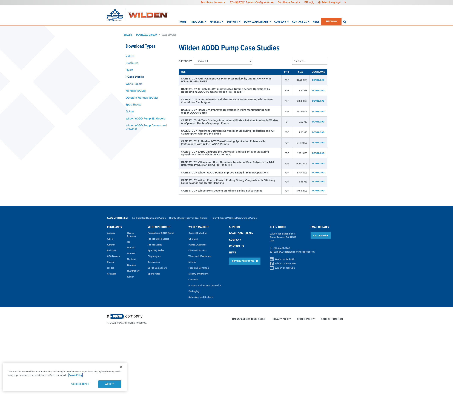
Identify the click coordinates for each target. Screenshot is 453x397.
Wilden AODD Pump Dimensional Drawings (146, 127)
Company (280, 22)
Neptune (131, 259)
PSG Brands (114, 227)
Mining (192, 262)
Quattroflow (133, 271)
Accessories (154, 262)
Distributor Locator (212, 2)
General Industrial (197, 233)
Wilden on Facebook (285, 263)
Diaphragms (154, 256)
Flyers (129, 70)
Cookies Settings (80, 383)
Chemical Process (197, 250)
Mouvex (131, 253)
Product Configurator (258, 2)
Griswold (111, 273)
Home (183, 22)
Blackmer (112, 250)
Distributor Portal (288, 2)
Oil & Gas (193, 239)
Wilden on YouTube (285, 268)
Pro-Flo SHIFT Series (158, 239)
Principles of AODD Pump (161, 233)
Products (197, 22)
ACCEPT (109, 384)
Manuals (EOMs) (136, 91)
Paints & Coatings (197, 244)
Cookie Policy (306, 319)
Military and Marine (198, 273)
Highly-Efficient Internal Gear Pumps (188, 218)
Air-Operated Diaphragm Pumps (149, 218)
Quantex (131, 265)
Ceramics (193, 279)
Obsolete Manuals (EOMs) (142, 97)
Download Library (256, 22)
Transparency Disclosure (249, 319)
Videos (130, 56)
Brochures (132, 63)
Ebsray (110, 262)
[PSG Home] (116, 15)
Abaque (111, 233)
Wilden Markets (198, 227)
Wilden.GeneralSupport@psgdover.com (294, 251)
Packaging (193, 291)
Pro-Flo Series (155, 244)
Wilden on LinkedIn (285, 259)
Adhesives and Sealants (200, 297)
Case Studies (169, 34)
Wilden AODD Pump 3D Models (145, 118)
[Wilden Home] (148, 15)
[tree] (149, 92)
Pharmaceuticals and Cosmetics (204, 285)
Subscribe (322, 235)
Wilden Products (159, 227)
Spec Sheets (133, 104)
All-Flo (110, 239)
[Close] (121, 367)
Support (232, 22)
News (316, 22)
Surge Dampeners (157, 268)
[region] (65, 377)
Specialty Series (156, 250)
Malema (131, 247)
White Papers (134, 84)
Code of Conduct (332, 319)
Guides (130, 111)
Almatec (111, 244)
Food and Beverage (198, 268)
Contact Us (299, 22)
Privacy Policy (281, 319)
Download (318, 79)
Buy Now (331, 21)
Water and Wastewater (200, 256)
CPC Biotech (113, 256)
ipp (128, 242)
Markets (215, 22)
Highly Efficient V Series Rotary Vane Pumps (234, 218)
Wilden (128, 34)
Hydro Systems (131, 234)
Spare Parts (154, 273)
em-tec (110, 268)
